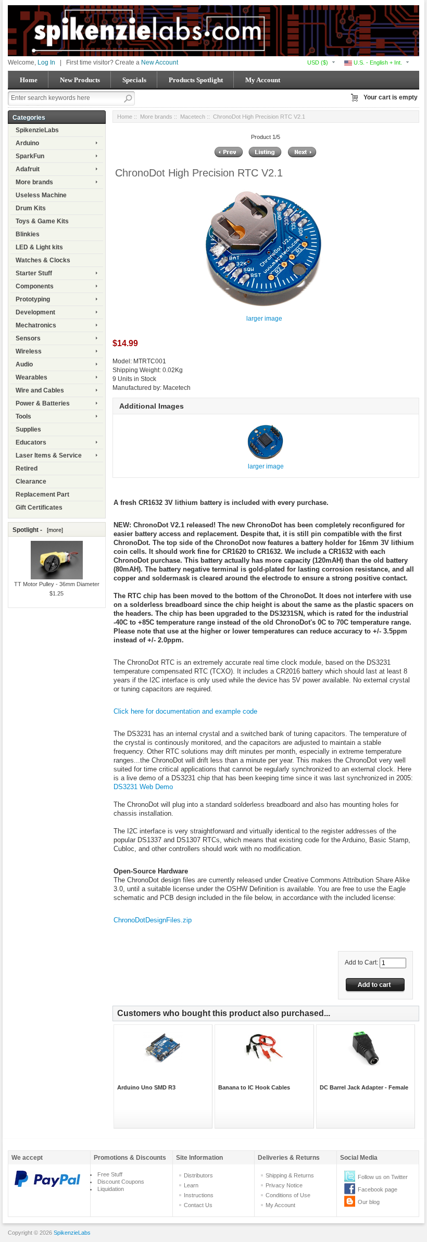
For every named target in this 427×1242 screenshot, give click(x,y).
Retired (26, 468)
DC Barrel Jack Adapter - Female (364, 1087)
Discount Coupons (120, 1181)
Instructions (199, 1195)
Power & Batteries (43, 403)
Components (35, 286)
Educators (31, 442)
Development (35, 312)
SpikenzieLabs (37, 130)
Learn (191, 1185)
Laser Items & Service (49, 455)
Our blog (369, 1202)
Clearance (31, 481)
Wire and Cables (40, 390)
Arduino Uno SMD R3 (146, 1087)
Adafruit (28, 169)
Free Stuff (109, 1174)
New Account (159, 62)
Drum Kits (31, 208)
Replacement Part (42, 494)
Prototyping (33, 299)
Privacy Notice (284, 1185)
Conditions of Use (288, 1195)
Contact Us (198, 1205)
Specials (134, 80)
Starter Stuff (34, 273)
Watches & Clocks (43, 260)
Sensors (28, 338)
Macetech (192, 116)
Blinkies (28, 234)
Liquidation (110, 1189)
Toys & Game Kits (42, 221)
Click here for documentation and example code (185, 711)
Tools (23, 416)
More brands (34, 182)
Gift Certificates (39, 507)
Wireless (29, 351)
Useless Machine (41, 195)
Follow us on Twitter (383, 1177)
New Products (80, 80)
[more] (53, 530)
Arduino (27, 143)
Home (28, 80)
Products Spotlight (196, 80)
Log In (46, 62)
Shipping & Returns (290, 1175)
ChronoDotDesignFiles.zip (153, 920)
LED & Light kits (39, 247)
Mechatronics (36, 325)
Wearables (31, 377)
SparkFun (30, 156)
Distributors (198, 1175)
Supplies (28, 429)
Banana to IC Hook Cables (254, 1087)
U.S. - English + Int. (377, 62)
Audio (24, 364)
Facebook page (377, 1189)
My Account (262, 80)
